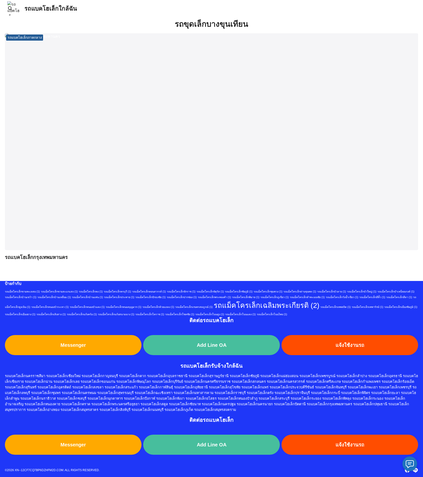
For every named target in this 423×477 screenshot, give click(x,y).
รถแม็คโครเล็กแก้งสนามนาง (116, 314)
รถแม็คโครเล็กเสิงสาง (51, 314)
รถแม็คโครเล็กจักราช (181, 291)
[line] (415, 470)
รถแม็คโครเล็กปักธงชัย (150, 297)
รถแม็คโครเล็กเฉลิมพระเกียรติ (266, 305)
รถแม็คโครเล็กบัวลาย (331, 291)
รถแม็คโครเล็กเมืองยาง (20, 314)
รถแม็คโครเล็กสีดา (399, 297)
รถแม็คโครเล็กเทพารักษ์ (367, 306)
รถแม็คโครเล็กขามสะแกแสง (59, 291)
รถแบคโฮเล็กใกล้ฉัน (50, 8)
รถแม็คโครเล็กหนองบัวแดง (87, 306)
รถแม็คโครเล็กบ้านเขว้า (20, 297)
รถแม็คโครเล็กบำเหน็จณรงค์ (395, 291)
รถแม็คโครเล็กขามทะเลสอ (22, 291)
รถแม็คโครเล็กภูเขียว (274, 297)
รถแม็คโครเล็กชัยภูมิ (239, 291)
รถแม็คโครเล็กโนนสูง (209, 314)
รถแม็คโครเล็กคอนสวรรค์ (149, 291)
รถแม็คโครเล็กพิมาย (245, 297)
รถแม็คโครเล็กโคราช (149, 314)
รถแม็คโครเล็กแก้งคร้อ (82, 314)
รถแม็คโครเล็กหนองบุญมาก (123, 306)
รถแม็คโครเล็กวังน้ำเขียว (342, 297)
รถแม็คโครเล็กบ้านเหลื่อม (54, 297)
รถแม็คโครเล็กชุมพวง (268, 291)
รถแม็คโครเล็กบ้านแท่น (87, 297)
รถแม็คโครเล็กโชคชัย (179, 314)
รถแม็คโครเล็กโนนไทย (272, 314)
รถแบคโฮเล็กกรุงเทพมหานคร (36, 257)
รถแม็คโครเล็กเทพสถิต (335, 306)
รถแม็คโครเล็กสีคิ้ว (372, 297)
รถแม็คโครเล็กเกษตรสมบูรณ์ (194, 306)
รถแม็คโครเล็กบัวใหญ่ (361, 291)
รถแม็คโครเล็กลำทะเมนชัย (307, 297)
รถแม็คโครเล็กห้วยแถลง (158, 306)
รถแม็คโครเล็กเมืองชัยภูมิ (400, 306)
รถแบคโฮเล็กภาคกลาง (25, 37)
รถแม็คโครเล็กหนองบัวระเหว (50, 306)
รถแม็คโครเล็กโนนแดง (240, 314)
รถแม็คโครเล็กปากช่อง (182, 297)
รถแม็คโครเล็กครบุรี (117, 291)
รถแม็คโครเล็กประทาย (119, 297)
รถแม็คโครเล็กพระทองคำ (214, 297)
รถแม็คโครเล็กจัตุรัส (210, 291)
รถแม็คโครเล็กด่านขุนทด (299, 291)
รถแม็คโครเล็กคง (91, 291)
